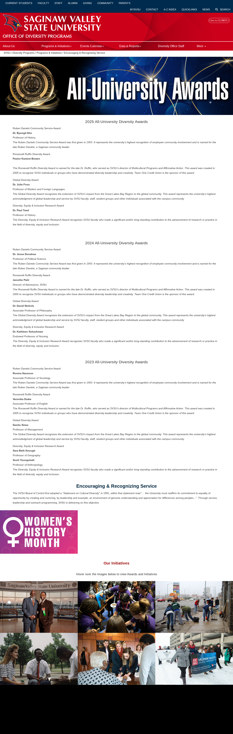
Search (224, 9)
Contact (152, 9)
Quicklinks (189, 9)
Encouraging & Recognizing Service (84, 52)
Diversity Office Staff (171, 46)
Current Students (18, 3)
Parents (124, 3)
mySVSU (135, 9)
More (200, 46)
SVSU (7, 52)
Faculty (43, 3)
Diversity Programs (23, 52)
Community (105, 3)
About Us (9, 46)
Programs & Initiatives (49, 52)
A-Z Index (170, 9)
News (206, 9)
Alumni (73, 3)
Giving (87, 3)
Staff (58, 3)
